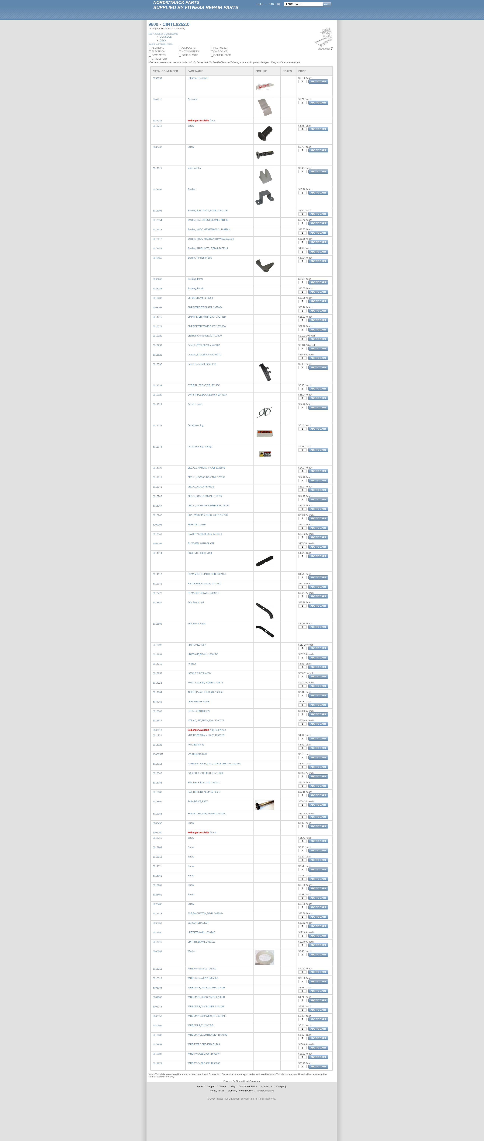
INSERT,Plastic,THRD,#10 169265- (206, 692)
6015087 (157, 792)
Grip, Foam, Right (197, 623)
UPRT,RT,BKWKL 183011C (202, 941)
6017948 (157, 942)
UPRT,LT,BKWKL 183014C (201, 932)
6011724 (157, 735)
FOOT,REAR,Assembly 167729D (204, 583)
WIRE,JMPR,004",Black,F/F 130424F (206, 987)
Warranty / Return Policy (240, 1090)
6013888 (157, 624)
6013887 (157, 602)
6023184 (157, 288)
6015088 (157, 395)
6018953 (157, 345)
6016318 (157, 969)
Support (211, 1086)
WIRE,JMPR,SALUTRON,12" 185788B (207, 1035)
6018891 (157, 801)
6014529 (157, 404)
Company (281, 1086)
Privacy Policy (216, 1090)
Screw (191, 125)
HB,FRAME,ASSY (197, 645)
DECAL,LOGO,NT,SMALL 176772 (205, 496)
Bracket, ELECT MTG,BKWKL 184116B (208, 210)
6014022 (157, 425)
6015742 (157, 496)
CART (273, 4)
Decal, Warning (195, 425)
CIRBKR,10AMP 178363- (201, 298)
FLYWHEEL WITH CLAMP (201, 543)
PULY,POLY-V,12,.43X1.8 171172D (205, 773)
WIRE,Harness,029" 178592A (203, 978)
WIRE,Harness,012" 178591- (202, 968)
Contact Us (266, 1086)
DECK (163, 40)
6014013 (157, 574)
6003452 (157, 823)
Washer (191, 951)
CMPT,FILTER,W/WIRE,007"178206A (207, 326)
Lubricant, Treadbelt (198, 78)
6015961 (157, 875)
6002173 (157, 1006)
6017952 (157, 654)
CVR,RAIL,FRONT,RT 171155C (204, 385)
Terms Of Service (265, 1090)
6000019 (157, 730)
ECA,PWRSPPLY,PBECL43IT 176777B (208, 515)
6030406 (157, 1025)
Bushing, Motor (195, 279)
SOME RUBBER (222, 55)
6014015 (157, 763)
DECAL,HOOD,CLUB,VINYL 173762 (206, 477)
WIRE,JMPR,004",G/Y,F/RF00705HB (206, 997)
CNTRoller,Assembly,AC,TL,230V (205, 335)
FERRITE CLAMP (197, 524)
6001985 (157, 987)
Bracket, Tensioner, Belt (200, 257)
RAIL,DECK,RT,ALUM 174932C (204, 792)
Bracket (191, 189)
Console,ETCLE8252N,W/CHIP (204, 345)
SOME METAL (158, 55)
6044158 (157, 701)
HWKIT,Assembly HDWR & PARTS (205, 682)
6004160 (157, 832)
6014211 (157, 664)
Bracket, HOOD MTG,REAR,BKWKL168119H (211, 239)
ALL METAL (157, 48)
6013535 (157, 364)
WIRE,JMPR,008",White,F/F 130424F (207, 1016)
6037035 (157, 120)
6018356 (157, 813)
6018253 (157, 673)
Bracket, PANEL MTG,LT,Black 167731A (208, 248)
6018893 (157, 1044)
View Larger (324, 48)
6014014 (157, 553)
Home (200, 1086)
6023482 (157, 904)
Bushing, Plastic (196, 288)
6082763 (157, 147)
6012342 (157, 583)
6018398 (157, 210)
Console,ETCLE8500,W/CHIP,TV (204, 354)
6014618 (157, 477)
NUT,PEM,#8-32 (196, 744)
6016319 (157, 978)
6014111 (157, 866)
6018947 (157, 711)
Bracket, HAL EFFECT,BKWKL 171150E (208, 220)
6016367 (157, 505)
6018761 (157, 885)
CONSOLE (166, 36)
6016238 (157, 298)
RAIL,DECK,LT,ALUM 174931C (204, 782)
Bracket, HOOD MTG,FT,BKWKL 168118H (209, 229)
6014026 (157, 745)
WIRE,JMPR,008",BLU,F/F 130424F (206, 1006)
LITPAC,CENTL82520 (199, 711)
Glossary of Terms (248, 1086)
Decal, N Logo (195, 404)
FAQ (232, 1086)
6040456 (157, 258)
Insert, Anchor (195, 168)
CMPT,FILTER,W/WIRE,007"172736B (207, 317)
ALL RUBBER (220, 48)
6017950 (157, 932)
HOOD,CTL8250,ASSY (199, 673)
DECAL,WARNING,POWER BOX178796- (209, 505)
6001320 (157, 99)
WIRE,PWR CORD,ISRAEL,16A (204, 1044)
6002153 (157, 1016)
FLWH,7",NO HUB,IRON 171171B (205, 534)
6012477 (157, 593)
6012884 (157, 692)
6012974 (157, 446)
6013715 (157, 838)
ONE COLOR (220, 51)
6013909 (157, 847)
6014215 (157, 317)
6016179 (157, 326)
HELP (260, 4)
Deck (212, 120)
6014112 (157, 683)
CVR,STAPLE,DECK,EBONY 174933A (207, 394)
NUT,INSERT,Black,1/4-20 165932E (206, 735)
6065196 (157, 543)
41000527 (158, 754)
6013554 (157, 220)
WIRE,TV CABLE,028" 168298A (204, 1053)
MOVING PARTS (190, 51)
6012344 (157, 248)
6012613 (157, 229)
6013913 (157, 857)
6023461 (157, 894)
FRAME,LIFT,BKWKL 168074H (203, 593)
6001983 (157, 997)
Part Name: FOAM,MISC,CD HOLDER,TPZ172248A (214, 763)
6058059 (157, 78)
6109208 (157, 524)
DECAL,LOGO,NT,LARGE (201, 486)
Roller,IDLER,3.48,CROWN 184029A (207, 813)
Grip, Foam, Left (196, 602)
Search (222, 1086)
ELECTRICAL (158, 51)
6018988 (157, 1035)
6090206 (157, 279)
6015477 (157, 720)
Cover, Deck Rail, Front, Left (202, 364)
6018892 (157, 645)
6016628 (157, 355)
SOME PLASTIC (189, 55)
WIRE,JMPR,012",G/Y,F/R (201, 1025)
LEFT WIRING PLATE (198, 701)
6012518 (157, 913)
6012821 (157, 168)
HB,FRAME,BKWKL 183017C (203, 654)
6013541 (157, 534)
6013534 (157, 385)
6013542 (157, 773)
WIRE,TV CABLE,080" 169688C (204, 1063)
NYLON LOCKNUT (197, 754)
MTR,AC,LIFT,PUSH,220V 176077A (206, 720)
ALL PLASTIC (188, 48)
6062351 (157, 923)
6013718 (157, 126)
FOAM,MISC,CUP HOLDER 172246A (207, 574)
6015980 (157, 336)
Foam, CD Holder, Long (200, 553)
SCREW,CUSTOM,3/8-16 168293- (205, 913)
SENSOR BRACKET (198, 923)
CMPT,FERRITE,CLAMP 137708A (205, 307)
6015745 (157, 515)
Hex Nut (192, 663)
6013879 (157, 1063)
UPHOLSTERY (159, 59)
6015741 (157, 487)
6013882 (157, 1054)
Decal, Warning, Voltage (200, 446)
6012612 (157, 239)
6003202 (157, 307)
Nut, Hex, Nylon (218, 730)
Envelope (192, 99)
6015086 (157, 782)
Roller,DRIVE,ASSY (198, 801)
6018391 (157, 189)
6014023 (157, 468)
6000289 (157, 951)
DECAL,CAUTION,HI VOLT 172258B (206, 467)
